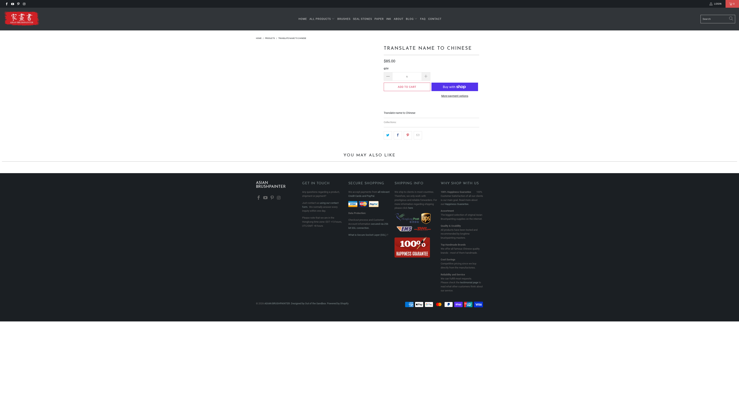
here (410, 207)
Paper (379, 18)
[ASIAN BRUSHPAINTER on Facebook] (6, 4)
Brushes (343, 18)
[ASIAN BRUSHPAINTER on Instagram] (24, 4)
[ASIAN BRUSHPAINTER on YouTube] (12, 4)
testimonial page (469, 282)
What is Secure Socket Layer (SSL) (367, 234)
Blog (410, 18)
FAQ (423, 18)
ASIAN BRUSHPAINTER (277, 303)
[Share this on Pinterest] (408, 135)
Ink (388, 18)
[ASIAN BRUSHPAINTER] (21, 19)
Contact (434, 18)
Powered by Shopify (338, 303)
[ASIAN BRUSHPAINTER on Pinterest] (18, 4)
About (398, 18)
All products (320, 18)
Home (302, 18)
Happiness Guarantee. (457, 204)
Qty (386, 68)
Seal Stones (362, 18)
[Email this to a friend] (418, 135)
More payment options (454, 95)
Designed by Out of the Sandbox (308, 303)
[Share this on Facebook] (398, 135)
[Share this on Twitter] (388, 135)
